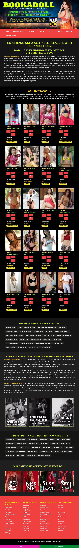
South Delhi (61, 521)
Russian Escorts (19, 31)
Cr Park (7, 526)
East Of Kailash (9, 523)
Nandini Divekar (11, 447)
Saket (44, 267)
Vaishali (27, 183)
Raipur (50, 31)
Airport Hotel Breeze (61, 331)
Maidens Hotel (36, 339)
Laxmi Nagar (11, 267)
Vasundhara (46, 183)
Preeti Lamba (31, 455)
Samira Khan (36, 447)
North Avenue (61, 512)
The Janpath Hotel (27, 343)
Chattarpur (8, 528)
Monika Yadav (21, 443)
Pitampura (63, 309)
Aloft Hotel (61, 327)
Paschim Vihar (27, 521)
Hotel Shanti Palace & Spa (14, 335)
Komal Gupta (54, 439)
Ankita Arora (20, 439)
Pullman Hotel (10, 327)
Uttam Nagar (8, 507)
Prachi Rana (47, 447)
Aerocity (45, 225)
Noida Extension (12, 141)
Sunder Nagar (62, 528)
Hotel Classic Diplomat (33, 335)
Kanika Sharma (32, 439)
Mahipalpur (28, 309)
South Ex (60, 523)
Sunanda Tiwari (66, 451)
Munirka (60, 510)
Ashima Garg (10, 443)
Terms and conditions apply (53, 541)
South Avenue (62, 517)
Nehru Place (63, 225)
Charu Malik (10, 439)
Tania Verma (69, 447)
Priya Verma (66, 439)
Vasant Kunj (28, 267)
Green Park (8, 530)
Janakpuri (45, 309)
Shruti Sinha (54, 451)
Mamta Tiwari (33, 443)
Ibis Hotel (49, 331)
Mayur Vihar (43, 521)
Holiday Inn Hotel (25, 331)
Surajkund (43, 517)
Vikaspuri (60, 530)
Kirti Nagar (26, 517)
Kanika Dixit (58, 447)
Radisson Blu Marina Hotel (52, 339)
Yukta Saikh (10, 451)
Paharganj (8, 519)
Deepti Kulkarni (24, 447)
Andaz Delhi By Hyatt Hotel (47, 327)
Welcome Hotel (34, 347)
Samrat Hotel (24, 339)
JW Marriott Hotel (11, 331)
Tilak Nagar (26, 528)
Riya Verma (44, 443)
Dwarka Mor (43, 528)
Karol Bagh (63, 267)
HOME (7, 31)
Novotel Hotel (38, 331)
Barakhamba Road (10, 514)
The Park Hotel (58, 343)
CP (59, 519)
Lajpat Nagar (26, 526)
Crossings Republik (65, 141)
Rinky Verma (10, 455)
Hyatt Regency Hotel (64, 335)
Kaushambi (63, 183)
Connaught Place (12, 225)
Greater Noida (10, 36)
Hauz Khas (26, 507)
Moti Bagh (60, 505)
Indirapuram (11, 183)
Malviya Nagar (27, 523)
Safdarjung (43, 519)
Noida (42, 31)
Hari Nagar (26, 505)
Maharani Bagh (44, 512)
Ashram (7, 516)
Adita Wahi (20, 455)
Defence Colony (44, 507)
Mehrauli (42, 510)
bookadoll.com (24, 541)
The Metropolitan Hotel (42, 343)
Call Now (19, 546)
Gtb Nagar (8, 533)
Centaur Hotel (46, 347)
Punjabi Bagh (44, 526)
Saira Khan (44, 439)
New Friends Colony (46, 514)
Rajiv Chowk (8, 510)
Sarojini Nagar (27, 510)
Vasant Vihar (26, 514)
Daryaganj (43, 505)
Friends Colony (44, 530)
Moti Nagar (61, 507)
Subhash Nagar (62, 526)
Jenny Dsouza (65, 443)
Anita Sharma (32, 451)
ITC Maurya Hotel (11, 339)
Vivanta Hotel (21, 347)
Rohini (27, 141)
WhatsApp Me (59, 546)
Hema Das (54, 443)
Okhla (59, 514)
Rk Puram (8, 512)
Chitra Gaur (44, 451)
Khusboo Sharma (44, 455)
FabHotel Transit (49, 335)
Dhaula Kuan (8, 521)
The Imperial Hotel (12, 343)
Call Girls (32, 31)
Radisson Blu (10, 347)
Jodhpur (69, 31)
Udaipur (59, 31)
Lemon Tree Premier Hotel (26, 327)
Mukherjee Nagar (45, 523)
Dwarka (27, 225)
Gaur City (45, 141)
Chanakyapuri (26, 530)
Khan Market (26, 519)
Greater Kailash (12, 309)
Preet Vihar (26, 512)
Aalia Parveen (20, 451)
